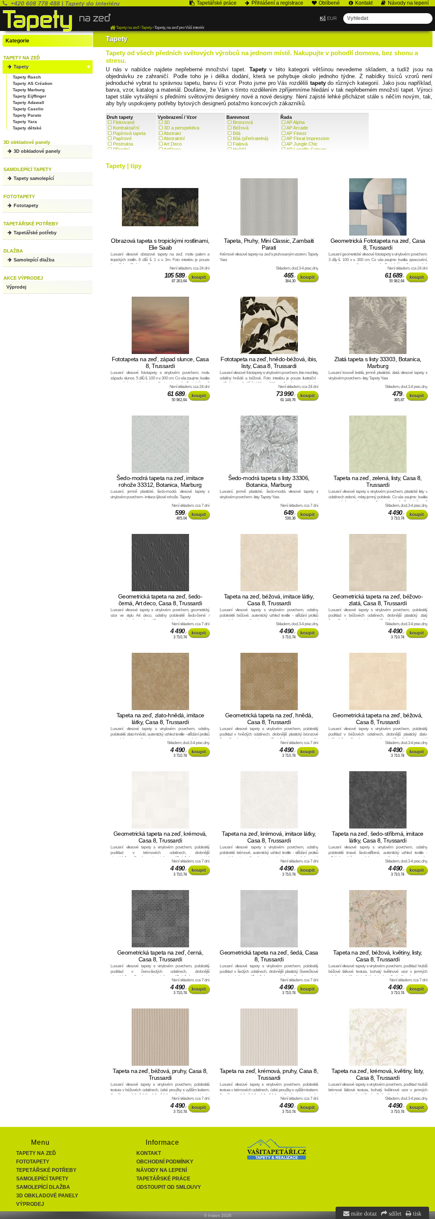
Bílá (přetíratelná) (250, 138)
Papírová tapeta (129, 133)
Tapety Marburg (29, 89)
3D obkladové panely (36, 151)
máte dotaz (363, 1213)
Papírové (122, 138)
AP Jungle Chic (302, 143)
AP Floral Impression (307, 138)
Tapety (20, 66)
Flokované (124, 122)
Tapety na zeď (36, 1153)
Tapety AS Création (32, 83)
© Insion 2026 (218, 1215)
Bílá (236, 133)
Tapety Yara (25, 121)
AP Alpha (295, 122)
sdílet (394, 1213)
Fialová (240, 143)
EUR (332, 18)
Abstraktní (174, 138)
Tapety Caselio (28, 109)
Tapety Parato (27, 115)
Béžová (241, 127)
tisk (416, 1213)
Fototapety (25, 205)
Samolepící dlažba (33, 259)
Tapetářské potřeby (34, 232)
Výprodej (16, 286)
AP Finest (296, 133)
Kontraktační (126, 127)
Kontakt (148, 1153)
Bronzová (243, 122)
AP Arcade (297, 127)
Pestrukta (123, 143)
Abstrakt (172, 133)
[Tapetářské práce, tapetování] (276, 1157)
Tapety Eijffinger (29, 96)
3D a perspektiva (181, 127)
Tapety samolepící (33, 178)
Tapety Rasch (27, 77)
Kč (323, 18)
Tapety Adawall (28, 102)
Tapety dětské (27, 128)
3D (167, 122)
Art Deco (173, 143)
